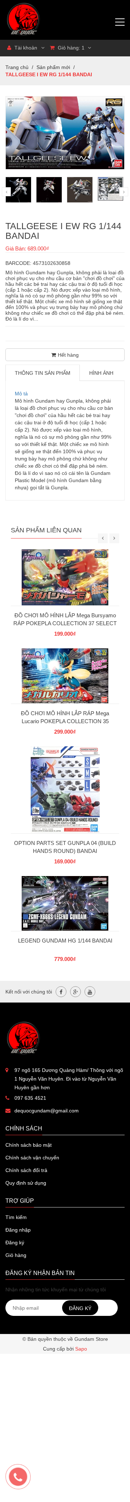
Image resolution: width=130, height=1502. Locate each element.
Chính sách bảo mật (28, 1145)
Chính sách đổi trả (26, 1170)
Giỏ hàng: (70, 48)
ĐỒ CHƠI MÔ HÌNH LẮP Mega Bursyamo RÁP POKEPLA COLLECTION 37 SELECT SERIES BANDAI (65, 623)
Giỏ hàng (15, 1255)
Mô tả (21, 393)
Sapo (81, 1349)
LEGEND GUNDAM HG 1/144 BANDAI (65, 940)
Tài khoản (25, 48)
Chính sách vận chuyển (32, 1157)
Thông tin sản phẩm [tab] (42, 373)
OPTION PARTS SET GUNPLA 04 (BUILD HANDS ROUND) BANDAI (65, 847)
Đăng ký (14, 1242)
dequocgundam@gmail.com (46, 1110)
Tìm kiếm (16, 1217)
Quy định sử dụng (25, 1183)
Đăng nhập (18, 1230)
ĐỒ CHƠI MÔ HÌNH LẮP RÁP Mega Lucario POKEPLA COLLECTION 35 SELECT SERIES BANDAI (65, 721)
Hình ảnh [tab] (101, 373)
